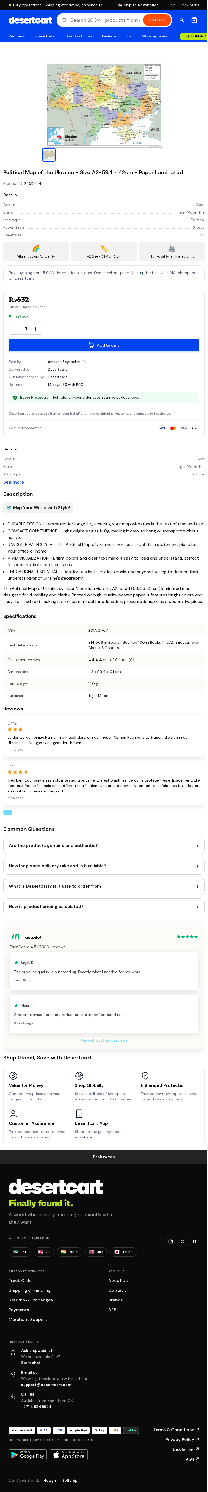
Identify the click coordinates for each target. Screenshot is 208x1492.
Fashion (109, 36)
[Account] (182, 20)
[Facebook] (194, 1241)
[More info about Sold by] (84, 361)
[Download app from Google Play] (28, 1454)
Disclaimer (186, 1449)
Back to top (104, 1156)
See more (13, 482)
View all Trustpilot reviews (104, 1040)
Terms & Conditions (176, 1430)
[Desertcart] (30, 20)
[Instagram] (171, 1241)
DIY (129, 36)
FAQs (191, 1459)
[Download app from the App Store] (69, 1454)
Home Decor (46, 36)
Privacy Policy (182, 1439)
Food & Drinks (79, 36)
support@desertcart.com (46, 1384)
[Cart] (194, 20)
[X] (182, 1241)
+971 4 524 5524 (36, 1406)
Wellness (17, 36)
